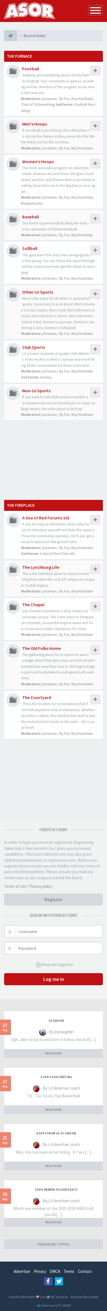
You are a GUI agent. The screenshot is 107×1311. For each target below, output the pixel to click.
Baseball (30, 216)
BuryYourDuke (82, 98)
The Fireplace (21, 505)
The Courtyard (36, 697)
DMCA (55, 1271)
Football (30, 68)
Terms (69, 1271)
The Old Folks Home (41, 648)
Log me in (53, 979)
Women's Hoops (38, 161)
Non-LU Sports (36, 390)
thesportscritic (32, 203)
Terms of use (15, 886)
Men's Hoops (34, 124)
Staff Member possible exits (56, 1190)
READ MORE (53, 1053)
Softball (29, 248)
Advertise (22, 1271)
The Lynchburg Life (40, 567)
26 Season (56, 1021)
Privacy (40, 1271)
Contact (85, 1271)
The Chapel (33, 604)
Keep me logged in (57, 964)
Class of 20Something (38, 104)
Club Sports (33, 347)
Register (53, 899)
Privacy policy (40, 886)
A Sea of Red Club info (57, 553)
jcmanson (49, 98)
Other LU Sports (37, 292)
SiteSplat (61, 1297)
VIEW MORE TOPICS (53, 1244)
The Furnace (19, 56)
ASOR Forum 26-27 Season (56, 1133)
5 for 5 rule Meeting (56, 1077)
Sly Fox (64, 98)
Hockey (46, 377)
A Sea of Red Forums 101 (46, 517)
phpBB (93, 1297)
